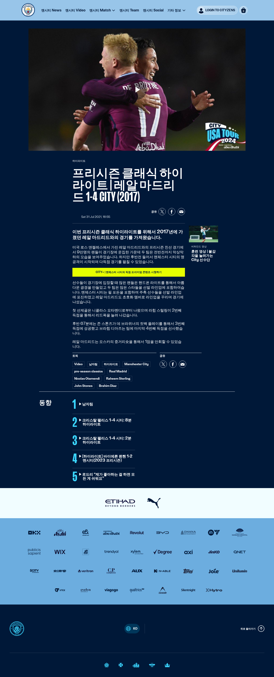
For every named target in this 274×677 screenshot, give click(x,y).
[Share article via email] (181, 211)
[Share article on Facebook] (171, 211)
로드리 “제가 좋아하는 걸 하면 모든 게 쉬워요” (109, 476)
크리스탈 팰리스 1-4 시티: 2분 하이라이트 (107, 440)
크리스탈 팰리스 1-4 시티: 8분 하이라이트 (107, 422)
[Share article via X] (162, 211)
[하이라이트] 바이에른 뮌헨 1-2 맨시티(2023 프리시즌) (107, 458)
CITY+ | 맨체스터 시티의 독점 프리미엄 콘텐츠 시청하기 (129, 272)
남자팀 (88, 404)
